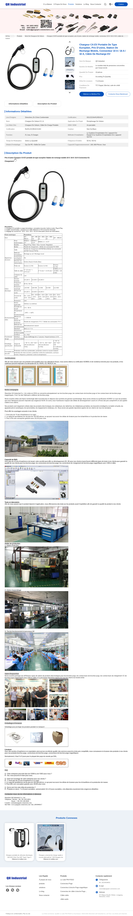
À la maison (47, 4)
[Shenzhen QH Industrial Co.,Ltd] (15, 4)
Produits (19, 36)
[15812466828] (17, 890)
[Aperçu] (16, 880)
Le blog (41, 891)
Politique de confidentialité (14, 913)
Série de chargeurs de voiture (34, 36)
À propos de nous (60, 4)
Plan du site (26, 913)
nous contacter (95, 4)
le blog (86, 4)
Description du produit (47, 104)
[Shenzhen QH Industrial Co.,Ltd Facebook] (7, 890)
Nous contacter (44, 895)
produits (71, 4)
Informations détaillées (18, 104)
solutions (78, 4)
